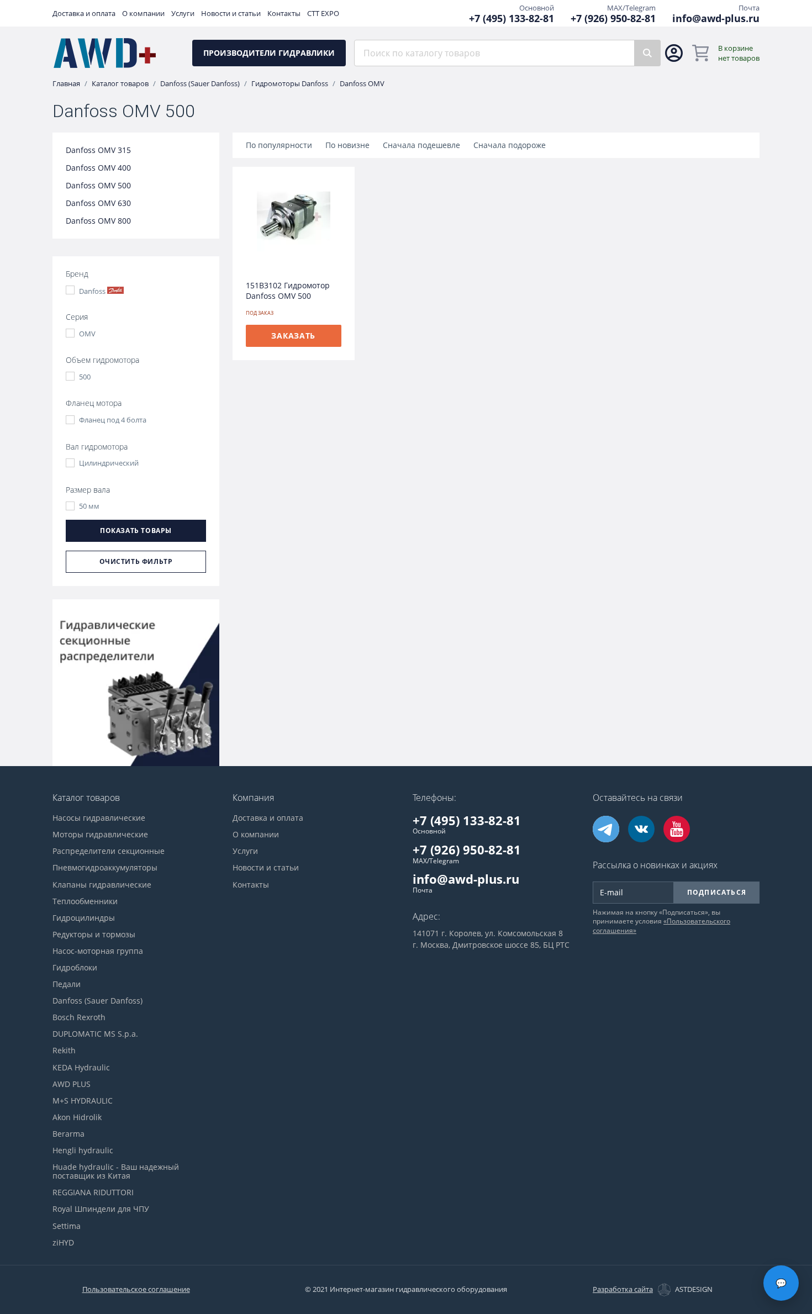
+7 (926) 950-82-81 (613, 18)
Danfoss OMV (362, 84)
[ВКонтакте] (641, 829)
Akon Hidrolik (77, 1117)
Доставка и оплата (83, 13)
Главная (66, 84)
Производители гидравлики (269, 53)
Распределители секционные (108, 851)
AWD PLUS (71, 1084)
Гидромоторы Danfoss (289, 84)
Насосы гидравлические (98, 818)
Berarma (68, 1134)
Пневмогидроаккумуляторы (104, 867)
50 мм (89, 506)
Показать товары (136, 530)
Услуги (182, 13)
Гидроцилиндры (83, 918)
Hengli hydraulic (82, 1150)
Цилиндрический (109, 463)
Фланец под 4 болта (112, 420)
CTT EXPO (323, 13)
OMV (87, 333)
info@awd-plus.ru (716, 18)
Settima (66, 1226)
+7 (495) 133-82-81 (511, 18)
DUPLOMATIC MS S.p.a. (95, 1034)
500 (85, 377)
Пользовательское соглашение (136, 1289)
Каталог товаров (120, 84)
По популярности (279, 145)
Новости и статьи (231, 13)
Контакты (283, 13)
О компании (143, 13)
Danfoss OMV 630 (98, 203)
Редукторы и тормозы (93, 934)
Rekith (64, 1050)
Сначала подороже (509, 145)
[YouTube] (676, 829)
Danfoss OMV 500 (98, 185)
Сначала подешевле (421, 145)
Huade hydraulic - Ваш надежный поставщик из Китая (115, 1171)
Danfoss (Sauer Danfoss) (200, 84)
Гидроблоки (74, 967)
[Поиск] (647, 53)
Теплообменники (85, 901)
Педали (66, 984)
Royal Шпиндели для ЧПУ (100, 1209)
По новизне (347, 145)
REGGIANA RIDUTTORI (93, 1192)
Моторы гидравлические (100, 834)
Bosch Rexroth (79, 1017)
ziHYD (63, 1242)
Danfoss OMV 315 (98, 150)
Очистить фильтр (136, 561)
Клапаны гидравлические (101, 884)
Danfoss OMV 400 (98, 167)
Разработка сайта (623, 1289)
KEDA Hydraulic (81, 1067)
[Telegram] (606, 829)
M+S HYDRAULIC (82, 1100)
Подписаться (716, 892)
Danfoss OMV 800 (98, 221)
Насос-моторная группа (97, 951)
